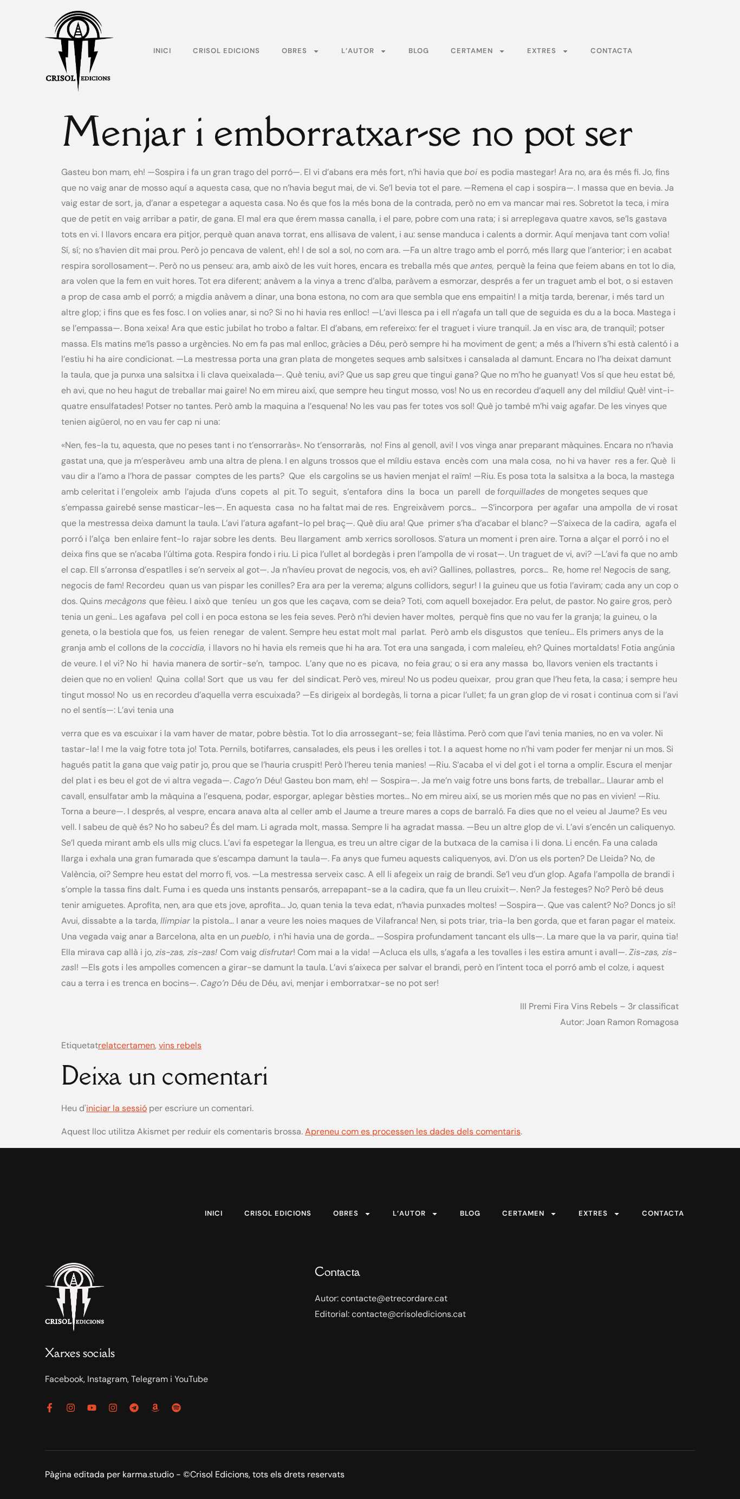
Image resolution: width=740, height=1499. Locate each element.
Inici (162, 50)
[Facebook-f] (49, 1407)
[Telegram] (134, 1407)
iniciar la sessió (116, 1108)
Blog (418, 50)
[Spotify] (176, 1407)
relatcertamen (126, 1045)
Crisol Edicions (226, 50)
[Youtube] (91, 1407)
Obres (294, 50)
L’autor (357, 50)
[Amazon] (155, 1407)
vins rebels (180, 1045)
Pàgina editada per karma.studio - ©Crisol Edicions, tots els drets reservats (195, 1474)
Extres (541, 50)
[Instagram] (70, 1407)
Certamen (472, 50)
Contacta (611, 50)
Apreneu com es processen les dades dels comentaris (413, 1131)
